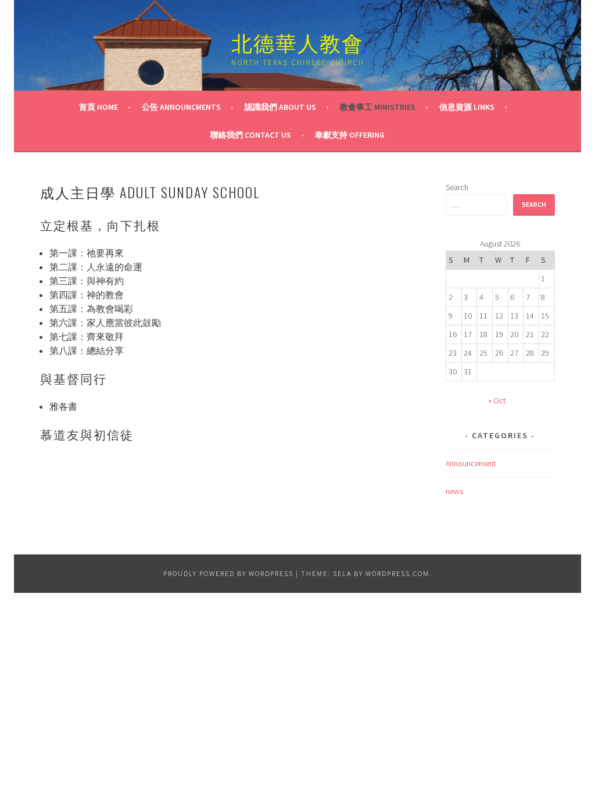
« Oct (497, 400)
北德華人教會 (297, 41)
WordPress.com (397, 573)
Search (457, 187)
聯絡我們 (250, 135)
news (454, 491)
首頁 (98, 107)
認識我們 (280, 107)
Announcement (471, 463)
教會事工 (377, 107)
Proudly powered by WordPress (228, 573)
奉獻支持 (350, 135)
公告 (181, 107)
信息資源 (466, 107)
